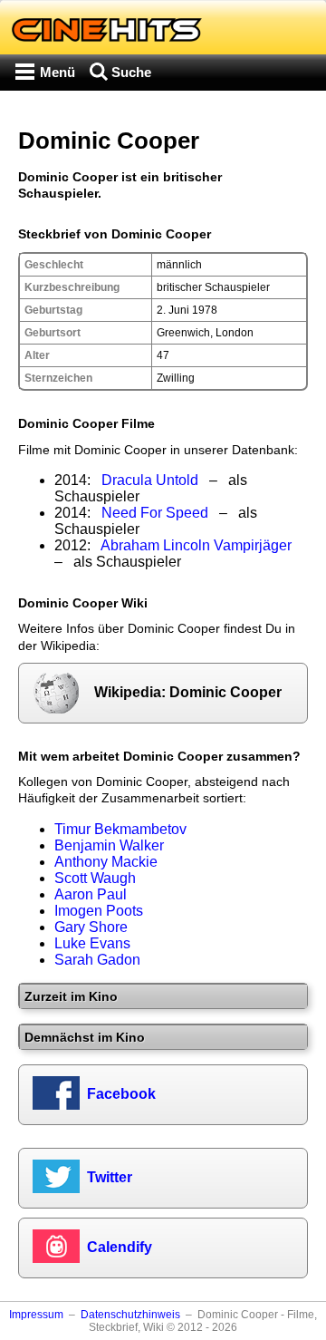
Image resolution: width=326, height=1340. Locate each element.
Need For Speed (154, 512)
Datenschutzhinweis (130, 1314)
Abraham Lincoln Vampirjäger (196, 545)
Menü (57, 72)
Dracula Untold (149, 480)
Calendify (119, 1247)
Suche (131, 72)
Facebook (121, 1094)
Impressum (36, 1314)
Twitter (109, 1177)
